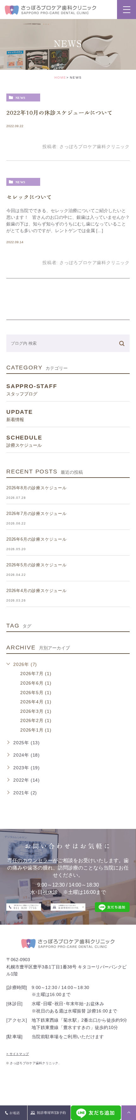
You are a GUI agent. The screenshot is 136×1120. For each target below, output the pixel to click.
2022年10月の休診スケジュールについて (59, 112)
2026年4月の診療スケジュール (36, 590)
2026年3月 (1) (36, 711)
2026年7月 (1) (36, 673)
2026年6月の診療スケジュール (36, 539)
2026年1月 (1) (36, 730)
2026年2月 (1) (36, 720)
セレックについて (29, 197)
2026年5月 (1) (36, 692)
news (20, 97)
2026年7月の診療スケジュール (36, 513)
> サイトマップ (17, 1054)
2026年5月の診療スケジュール (36, 565)
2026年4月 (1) (36, 701)
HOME (60, 77)
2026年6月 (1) (36, 683)
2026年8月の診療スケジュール (36, 487)
